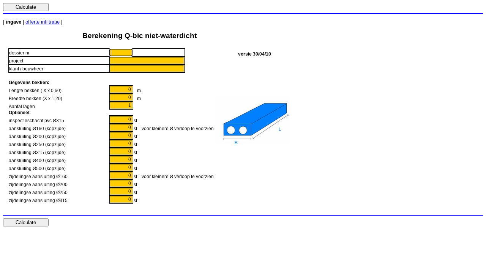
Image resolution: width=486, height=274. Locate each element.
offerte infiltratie (42, 22)
